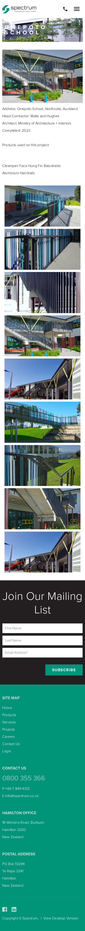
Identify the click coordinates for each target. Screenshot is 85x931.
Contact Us (11, 744)
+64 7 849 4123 (17, 788)
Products (9, 715)
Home (7, 708)
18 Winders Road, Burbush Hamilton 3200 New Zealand (23, 829)
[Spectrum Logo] (19, 9)
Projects (8, 729)
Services (9, 722)
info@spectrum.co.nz (22, 796)
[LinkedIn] (14, 909)
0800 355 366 (23, 778)
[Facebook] (4, 909)
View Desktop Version (60, 918)
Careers (8, 736)
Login (6, 751)
